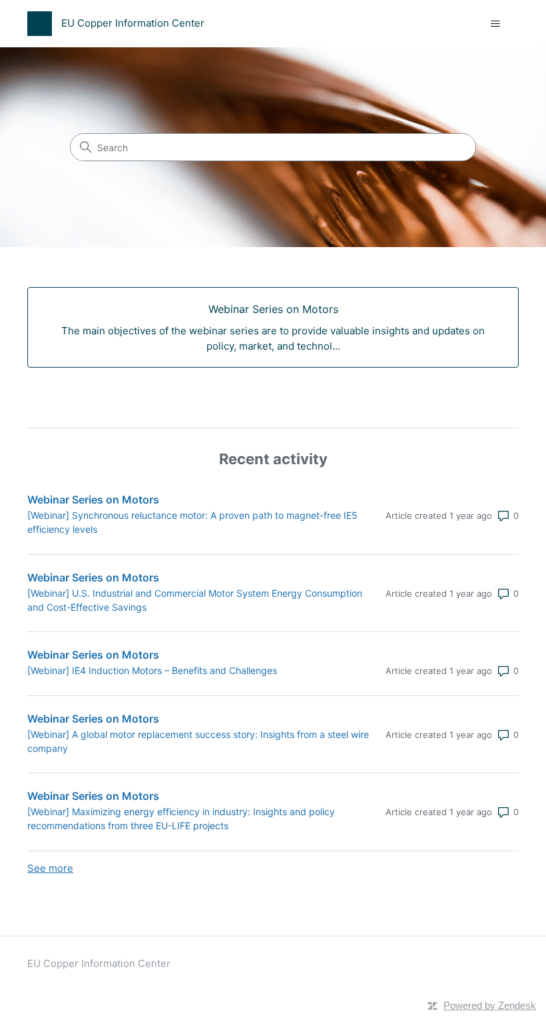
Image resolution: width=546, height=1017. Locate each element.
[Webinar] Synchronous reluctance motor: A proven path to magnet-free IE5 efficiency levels (192, 522)
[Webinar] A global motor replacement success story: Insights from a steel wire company (198, 741)
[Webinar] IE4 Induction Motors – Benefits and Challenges (152, 670)
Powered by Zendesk (489, 1005)
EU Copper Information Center (98, 963)
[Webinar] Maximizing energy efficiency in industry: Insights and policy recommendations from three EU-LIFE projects (181, 818)
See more (50, 868)
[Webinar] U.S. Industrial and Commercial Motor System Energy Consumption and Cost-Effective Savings (194, 600)
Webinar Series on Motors (93, 499)
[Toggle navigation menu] (495, 24)
